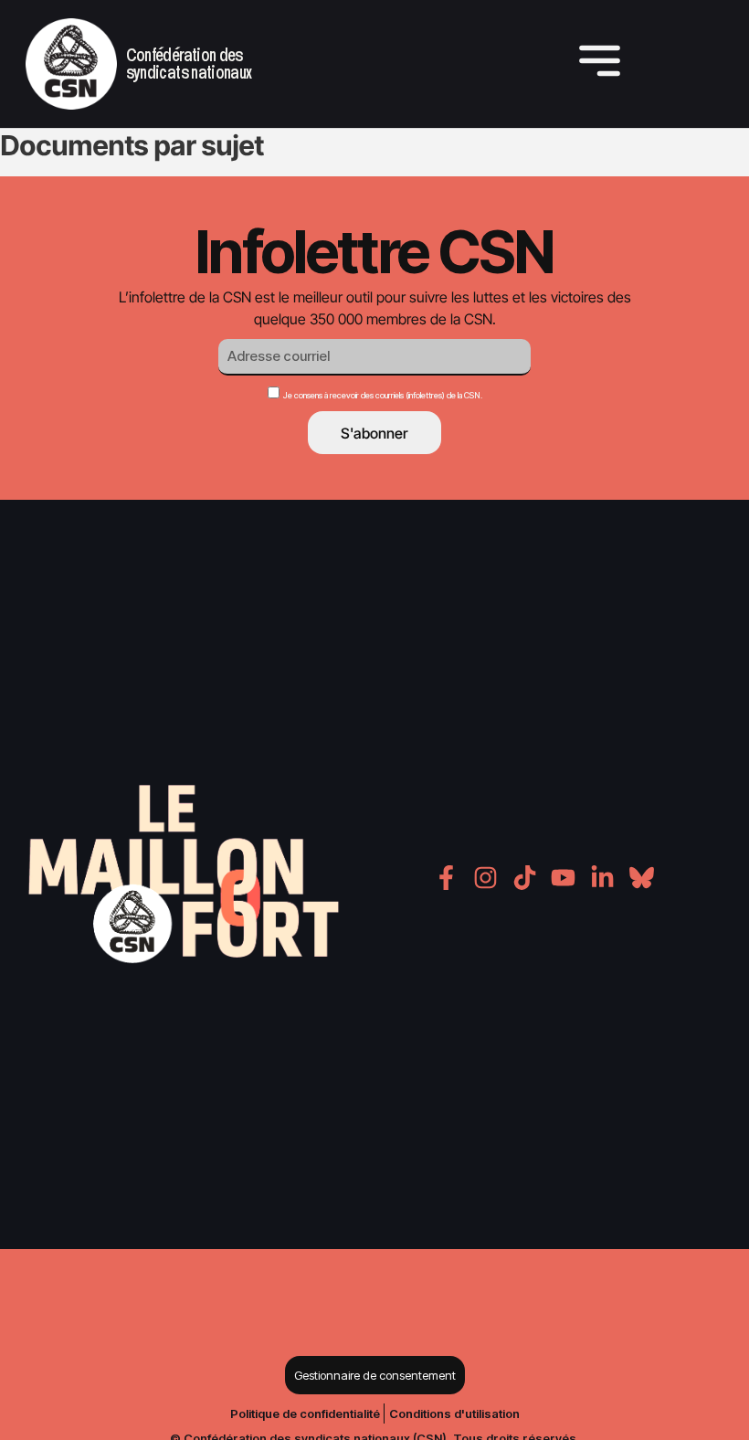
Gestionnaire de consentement (375, 1375)
